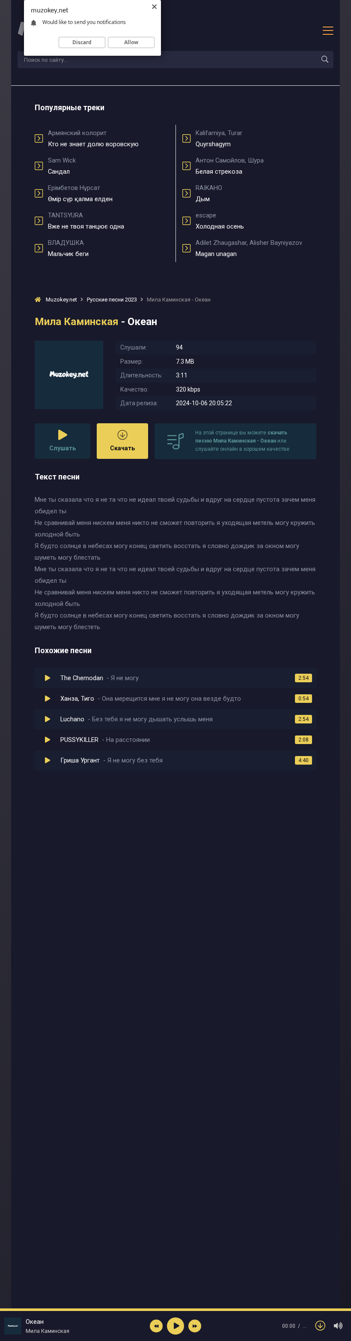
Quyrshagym (219, 138)
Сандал (62, 166)
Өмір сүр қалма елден (80, 193)
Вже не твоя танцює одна (86, 220)
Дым (209, 193)
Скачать (122, 448)
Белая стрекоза (230, 166)
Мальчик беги (68, 248)
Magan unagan (249, 248)
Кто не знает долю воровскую (93, 138)
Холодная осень (220, 220)
